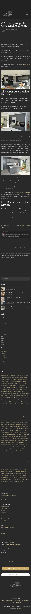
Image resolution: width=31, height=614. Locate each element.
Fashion (24, 389)
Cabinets (19, 381)
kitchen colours (4, 448)
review (19, 465)
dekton (13, 436)
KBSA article (4, 397)
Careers (3, 355)
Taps (2, 368)
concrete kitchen (8, 432)
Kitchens (8, 245)
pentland (3, 249)
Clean (16, 383)
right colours (24, 465)
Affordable (26, 375)
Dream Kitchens (11, 389)
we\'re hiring (23, 477)
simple (2, 469)
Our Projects (4, 529)
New (22, 409)
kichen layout (4, 446)
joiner (26, 444)
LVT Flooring (23, 403)
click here (19, 608)
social (13, 469)
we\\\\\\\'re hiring (13, 479)
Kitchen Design (14, 397)
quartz (2, 465)
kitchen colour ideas (21, 446)
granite (19, 440)
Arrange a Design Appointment (15, 568)
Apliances (3, 377)
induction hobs (10, 444)
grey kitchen (17, 247)
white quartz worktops (24, 253)
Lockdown (3, 407)
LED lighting (16, 403)
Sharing (18, 420)
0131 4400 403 (10, 542)
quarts (25, 463)
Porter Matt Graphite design (7, 255)
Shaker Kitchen (12, 420)
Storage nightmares (10, 422)
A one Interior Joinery (18, 375)
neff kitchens (21, 459)
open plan (3, 463)
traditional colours (5, 475)
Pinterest (10, 416)
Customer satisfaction (22, 387)
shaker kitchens (9, 467)
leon (2, 452)
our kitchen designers (10, 217)
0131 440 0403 (10, 225)
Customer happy (13, 387)
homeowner (4, 444)
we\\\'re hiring (4, 479)
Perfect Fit (25, 414)
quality (21, 463)
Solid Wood (23, 420)
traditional (21, 475)
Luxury (8, 407)
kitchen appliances (12, 446)
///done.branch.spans (6, 563)
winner (2, 481)
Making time (13, 407)
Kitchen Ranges (17, 399)
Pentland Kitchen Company (12, 249)
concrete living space (18, 432)
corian (14, 434)
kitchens (22, 450)
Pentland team (4, 251)
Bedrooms (3, 353)
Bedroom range (8, 379)
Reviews (3, 533)
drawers (14, 438)
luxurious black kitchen (15, 452)
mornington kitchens (5, 456)
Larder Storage (9, 405)
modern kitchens (10, 257)
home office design (20, 442)
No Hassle (26, 409)
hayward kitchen (11, 442)
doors (11, 438)
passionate (12, 463)
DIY (2, 389)
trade (25, 473)
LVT (27, 403)
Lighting (3, 361)
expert (6, 440)
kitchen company (12, 448)
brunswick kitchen (9, 428)
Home (5, 395)
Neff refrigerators (14, 409)
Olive (2, 412)
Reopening (6, 418)
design (7, 438)
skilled (6, 469)
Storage (3, 365)
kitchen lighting (16, 450)
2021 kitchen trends (5, 375)
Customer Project (5, 387)
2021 (12, 375)
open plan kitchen (19, 255)
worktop (11, 481)
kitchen (26, 450)
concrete (25, 432)
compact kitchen (18, 430)
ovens (7, 463)
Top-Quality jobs (19, 424)
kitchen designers (14, 253)
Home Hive (22, 393)
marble (22, 452)
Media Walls (4, 512)
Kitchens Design (9, 403)
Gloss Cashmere (13, 391)
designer (3, 438)
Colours (19, 383)
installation (17, 444)
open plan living (24, 461)
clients (6, 430)
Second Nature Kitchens (22, 418)
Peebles (12, 602)
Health (17, 393)
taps (7, 471)
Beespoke (20, 379)
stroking (21, 469)
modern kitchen (9, 247)
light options (6, 452)
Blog (2, 531)
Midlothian (18, 600)
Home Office (4, 357)
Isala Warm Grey (24, 395)
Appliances (4, 351)
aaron (7, 426)
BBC (13, 377)
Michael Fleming (20, 407)
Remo (2, 418)
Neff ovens (7, 409)
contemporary (10, 434)
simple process (22, 467)
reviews (15, 465)
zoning (21, 481)
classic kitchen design (19, 428)
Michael (27, 407)
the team (17, 471)
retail (11, 465)
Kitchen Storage (25, 399)
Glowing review (21, 391)
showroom (16, 467)
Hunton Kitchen (11, 395)
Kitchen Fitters (21, 397)
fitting (16, 440)
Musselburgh (25, 600)
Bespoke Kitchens (5, 499)
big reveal (23, 426)
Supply (21, 422)
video (10, 477)
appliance (7, 253)
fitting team (11, 440)
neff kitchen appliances (12, 459)
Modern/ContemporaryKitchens (8, 495)
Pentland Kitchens (23, 249)
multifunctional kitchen (16, 456)
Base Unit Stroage (19, 377)
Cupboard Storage (21, 385)
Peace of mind (16, 412)
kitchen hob (9, 450)
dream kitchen (20, 438)
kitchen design (26, 64)
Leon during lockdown (18, 405)
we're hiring (16, 477)
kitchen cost (20, 448)
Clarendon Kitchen (9, 383)
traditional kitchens (14, 475)
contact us (3, 434)
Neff (20, 409)
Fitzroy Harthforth (5, 391)
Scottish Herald (13, 418)
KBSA (8, 397)
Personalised (4, 416)
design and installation (21, 436)
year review (16, 481)
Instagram (17, 395)
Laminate (3, 405)
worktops (7, 481)
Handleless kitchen (5, 393)
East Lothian (9, 600)
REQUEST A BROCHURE (16, 574)
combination (11, 430)
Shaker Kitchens (5, 497)
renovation (7, 465)
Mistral (2, 409)
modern (24, 454)
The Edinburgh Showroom (7, 527)
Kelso (14, 600)
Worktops (3, 510)
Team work (26, 422)
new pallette (8, 461)
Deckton (5, 389)
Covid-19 (14, 385)
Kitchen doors (12, 401)
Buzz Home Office (13, 381)
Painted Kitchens (8, 412)
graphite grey (23, 247)
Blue (7, 381)
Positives (27, 416)
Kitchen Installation (9, 399)
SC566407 (12, 606)
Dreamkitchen (19, 389)
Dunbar (3, 600)
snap (10, 469)
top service (20, 473)
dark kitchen (8, 436)
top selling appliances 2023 (12, 473)
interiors (22, 444)
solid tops (17, 469)
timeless (3, 473)
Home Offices (4, 520)
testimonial (11, 471)
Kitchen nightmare (20, 401)
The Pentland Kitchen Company (22, 192)
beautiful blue (17, 426)
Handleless (13, 393)
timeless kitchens (23, 471)
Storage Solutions (5, 506)
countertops (19, 434)
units (6, 477)
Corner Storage (8, 385)
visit (12, 477)
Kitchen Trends (4, 401)
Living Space (4, 363)
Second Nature (4, 420)
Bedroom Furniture (5, 518)
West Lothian (18, 602)
